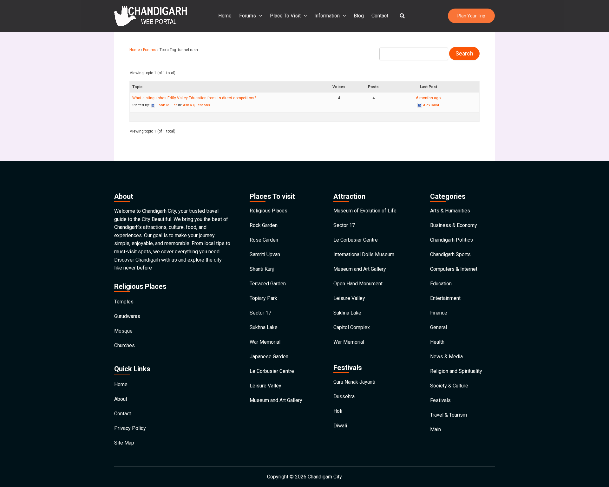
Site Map (124, 443)
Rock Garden (264, 225)
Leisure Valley (265, 386)
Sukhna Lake (264, 327)
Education (441, 284)
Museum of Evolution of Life (364, 211)
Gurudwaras (127, 316)
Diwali (340, 426)
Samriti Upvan (265, 254)
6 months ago (428, 98)
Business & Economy (453, 225)
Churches (124, 345)
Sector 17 (260, 313)
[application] (259, 16)
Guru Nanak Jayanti (354, 382)
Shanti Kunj (262, 269)
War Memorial (265, 342)
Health (437, 342)
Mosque (123, 331)
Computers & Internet (453, 269)
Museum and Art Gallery (276, 400)
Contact (379, 16)
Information (327, 16)
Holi (337, 411)
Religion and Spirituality (456, 371)
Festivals (440, 400)
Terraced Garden (268, 284)
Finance (438, 313)
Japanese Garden (269, 357)
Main (435, 429)
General (438, 327)
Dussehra (344, 396)
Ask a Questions (196, 105)
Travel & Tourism (448, 415)
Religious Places (268, 211)
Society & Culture (449, 386)
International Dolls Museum (363, 254)
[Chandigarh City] (150, 15)
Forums (247, 16)
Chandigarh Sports (450, 254)
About (120, 399)
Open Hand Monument (358, 284)
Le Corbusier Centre (272, 371)
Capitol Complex (351, 327)
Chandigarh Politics (451, 240)
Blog (359, 16)
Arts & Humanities (450, 211)
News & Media (446, 357)
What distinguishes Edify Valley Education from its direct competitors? (194, 98)
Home (225, 16)
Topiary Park (263, 298)
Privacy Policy (130, 428)
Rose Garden (264, 240)
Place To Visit (285, 16)
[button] (402, 16)
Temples (124, 302)
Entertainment (445, 298)
